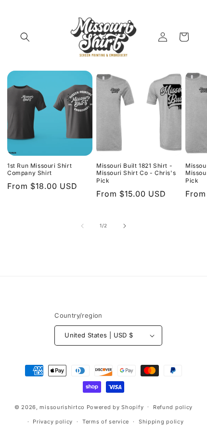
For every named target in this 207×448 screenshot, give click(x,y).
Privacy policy (53, 421)
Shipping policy (161, 421)
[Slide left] (82, 225)
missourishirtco (62, 406)
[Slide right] (124, 225)
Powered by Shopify (115, 406)
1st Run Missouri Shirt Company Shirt (39, 169)
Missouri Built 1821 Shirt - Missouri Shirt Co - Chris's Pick (136, 173)
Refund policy (173, 407)
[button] (25, 37)
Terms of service (105, 421)
